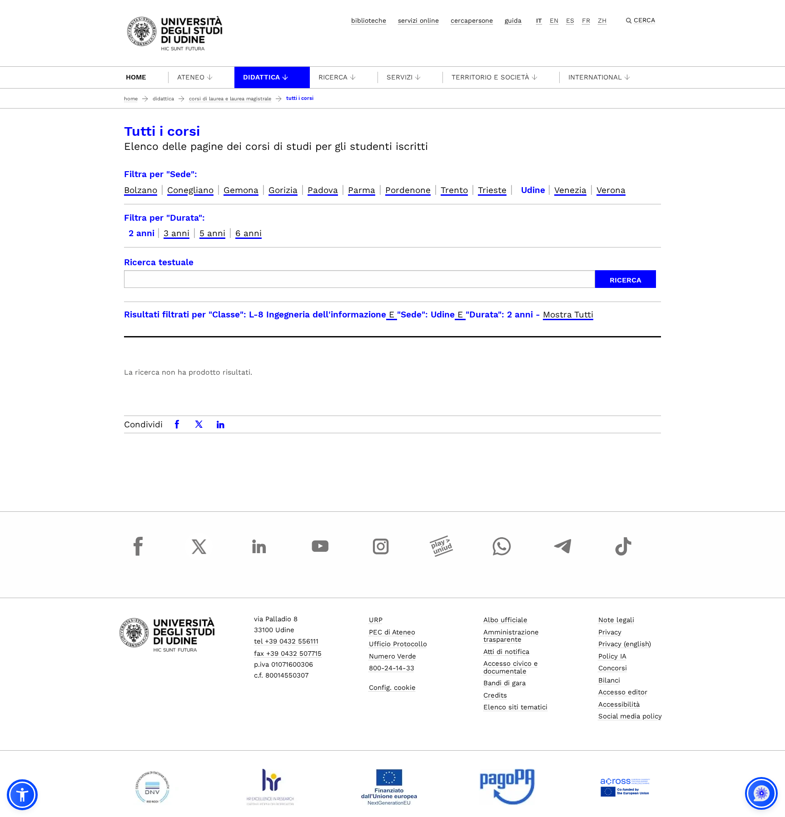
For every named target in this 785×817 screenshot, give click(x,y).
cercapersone (472, 20)
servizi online (418, 20)
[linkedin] (259, 555)
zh (602, 20)
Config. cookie (392, 687)
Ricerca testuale (159, 262)
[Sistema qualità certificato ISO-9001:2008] (152, 787)
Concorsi (612, 668)
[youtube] (320, 555)
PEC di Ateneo (392, 632)
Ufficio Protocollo (398, 644)
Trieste (492, 190)
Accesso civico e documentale (510, 667)
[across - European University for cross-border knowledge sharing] (625, 787)
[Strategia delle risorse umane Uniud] (270, 787)
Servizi (399, 77)
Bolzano (140, 190)
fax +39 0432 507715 (288, 653)
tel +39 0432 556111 (286, 641)
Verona (611, 190)
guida (513, 20)
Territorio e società (490, 77)
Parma (361, 190)
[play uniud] (441, 555)
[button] (22, 795)
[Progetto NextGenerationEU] (389, 787)
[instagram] (381, 555)
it (539, 20)
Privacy (609, 632)
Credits (495, 695)
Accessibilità (619, 704)
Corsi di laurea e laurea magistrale (230, 99)
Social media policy (630, 716)
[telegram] (563, 555)
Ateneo (190, 77)
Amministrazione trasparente (511, 636)
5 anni (212, 233)
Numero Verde (392, 656)
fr (586, 20)
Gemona (241, 190)
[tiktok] (623, 555)
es (570, 20)
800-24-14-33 (391, 668)
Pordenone (408, 190)
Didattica (261, 77)
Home (136, 77)
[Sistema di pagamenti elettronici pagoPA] (507, 787)
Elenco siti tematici (515, 707)
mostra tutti (568, 314)
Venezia (570, 190)
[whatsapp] (502, 555)
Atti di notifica (506, 652)
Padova (323, 190)
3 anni (176, 233)
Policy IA (612, 656)
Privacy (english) (624, 644)
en (554, 20)
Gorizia (283, 190)
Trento (454, 190)
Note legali (616, 620)
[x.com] (199, 555)
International (595, 77)
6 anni (248, 233)
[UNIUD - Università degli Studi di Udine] (174, 32)
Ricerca (333, 77)
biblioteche (368, 20)
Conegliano (190, 190)
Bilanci (609, 680)
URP (376, 620)
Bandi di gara (504, 683)
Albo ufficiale (505, 620)
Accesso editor (622, 692)
